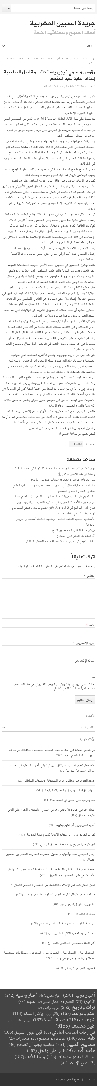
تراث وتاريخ (78, 1008)
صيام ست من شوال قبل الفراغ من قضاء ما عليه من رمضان (59, 894)
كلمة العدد (81, 1038)
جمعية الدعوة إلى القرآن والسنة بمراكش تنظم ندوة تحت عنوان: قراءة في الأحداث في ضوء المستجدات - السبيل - (51, 872)
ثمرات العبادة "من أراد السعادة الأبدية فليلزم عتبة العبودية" (60, 835)
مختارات (19, 1039)
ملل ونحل (42, 1051)
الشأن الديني (48, 1002)
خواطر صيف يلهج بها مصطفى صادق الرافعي (67, 844)
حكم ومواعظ (78, 1014)
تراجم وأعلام (48, 1008)
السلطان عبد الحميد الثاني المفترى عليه (71, 933)
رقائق (52, 1014)
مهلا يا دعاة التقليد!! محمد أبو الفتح (73, 530)
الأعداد (90, 716)
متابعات (58, 1039)
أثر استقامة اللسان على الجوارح (75, 536)
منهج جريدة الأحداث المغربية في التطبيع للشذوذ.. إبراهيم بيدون (56, 502)
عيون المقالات (19, 1020)
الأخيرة (85, 1002)
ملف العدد (76, 1051)
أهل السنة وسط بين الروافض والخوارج (71, 943)
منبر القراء (84, 1057)
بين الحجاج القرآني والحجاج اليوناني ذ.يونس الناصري (62, 480)
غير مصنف (78, 58)
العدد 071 (76, 444)
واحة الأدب (30, 1057)
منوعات (59, 1057)
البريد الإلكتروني (84, 643)
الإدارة (72, 86)
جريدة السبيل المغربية (62, 23)
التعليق (89, 576)
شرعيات (81, 1020)
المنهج (27, 1002)
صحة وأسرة (49, 1020)
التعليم (67, 1002)
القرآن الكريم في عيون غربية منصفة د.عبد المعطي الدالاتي (60, 541)
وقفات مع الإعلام (78, 1063)
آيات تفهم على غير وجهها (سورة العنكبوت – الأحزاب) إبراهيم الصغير (53, 496)
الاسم (90, 625)
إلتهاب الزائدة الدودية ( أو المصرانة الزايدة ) (69, 790)
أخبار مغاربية (50, 996)
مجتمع (40, 1039)
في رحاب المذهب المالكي (69, 1032)
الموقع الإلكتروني (84, 661)
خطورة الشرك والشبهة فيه (79, 968)
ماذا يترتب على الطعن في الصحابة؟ (73, 800)
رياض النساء (29, 1014)
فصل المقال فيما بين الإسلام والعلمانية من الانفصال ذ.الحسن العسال (54, 885)
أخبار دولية (79, 995)
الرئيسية (90, 58)
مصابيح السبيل (75, 1045)
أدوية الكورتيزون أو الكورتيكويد (75, 825)
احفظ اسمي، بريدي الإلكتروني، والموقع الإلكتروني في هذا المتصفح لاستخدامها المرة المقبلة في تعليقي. (54, 686)
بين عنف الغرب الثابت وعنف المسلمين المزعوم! (66, 923)
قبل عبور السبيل (23, 1032)
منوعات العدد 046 (84, 914)
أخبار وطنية (21, 995)
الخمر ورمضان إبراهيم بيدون (77, 904)
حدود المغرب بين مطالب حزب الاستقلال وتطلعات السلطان (59, 781)
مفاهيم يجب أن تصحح (31, 1045)
